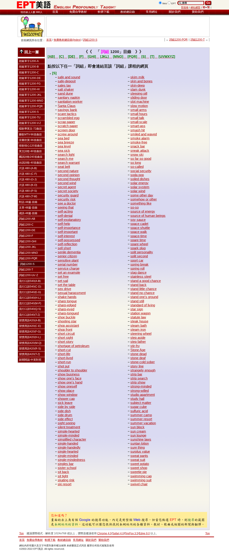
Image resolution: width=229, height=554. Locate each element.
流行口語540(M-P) (30, 303)
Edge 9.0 (144, 533)
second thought (69, 179)
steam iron (138, 329)
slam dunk (138, 89)
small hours (138, 114)
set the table (66, 285)
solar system (139, 187)
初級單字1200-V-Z (30, 123)
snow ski (136, 154)
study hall (137, 399)
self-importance (69, 228)
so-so (134, 207)
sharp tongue (67, 301)
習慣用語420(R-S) (30, 348)
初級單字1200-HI (29, 89)
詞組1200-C (26, 224)
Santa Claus (67, 106)
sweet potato (139, 464)
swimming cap (141, 476)
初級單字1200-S (29, 111)
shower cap (66, 399)
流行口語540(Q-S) (30, 309)
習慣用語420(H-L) (30, 337)
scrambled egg (68, 118)
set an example (69, 272)
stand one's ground (144, 297)
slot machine (139, 101)
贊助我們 (198, 11)
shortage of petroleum (73, 346)
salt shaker (66, 89)
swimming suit (140, 480)
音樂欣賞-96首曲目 (30, 140)
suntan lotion (139, 443)
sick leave (65, 403)
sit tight (63, 476)
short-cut (64, 350)
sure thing (137, 447)
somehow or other (143, 199)
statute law (138, 317)
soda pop (137, 175)
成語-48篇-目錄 (28, 213)
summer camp (141, 415)
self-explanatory (69, 220)
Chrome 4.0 (104, 533)
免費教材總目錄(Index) (67, 39)
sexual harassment (72, 293)
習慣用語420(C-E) (30, 326)
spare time (138, 240)
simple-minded (68, 435)
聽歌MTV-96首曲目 (30, 134)
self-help (64, 224)
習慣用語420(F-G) (30, 331)
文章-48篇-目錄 (28, 207)
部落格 (185, 7)
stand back (138, 285)
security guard (68, 195)
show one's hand (70, 382)
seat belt (64, 166)
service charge (68, 268)
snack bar (137, 146)
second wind (67, 183)
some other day (141, 195)
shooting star (67, 321)
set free (63, 276)
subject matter (140, 403)
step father (138, 341)
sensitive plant (68, 260)
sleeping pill (138, 93)
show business (69, 374)
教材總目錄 (127, 11)
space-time (138, 236)
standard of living (142, 305)
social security (140, 171)
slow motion (139, 106)
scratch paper (68, 126)
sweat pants (139, 456)
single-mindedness (71, 460)
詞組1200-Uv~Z (28, 275)
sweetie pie (138, 472)
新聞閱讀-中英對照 (30, 359)
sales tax (64, 85)
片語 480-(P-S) (28, 190)
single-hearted (68, 451)
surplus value (140, 451)
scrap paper (66, 122)
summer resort (141, 419)
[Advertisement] (128, 27)
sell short (64, 248)
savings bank (67, 110)
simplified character (72, 439)
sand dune (65, 93)
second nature (68, 171)
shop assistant (68, 325)
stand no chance (142, 293)
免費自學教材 (78, 11)
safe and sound (69, 77)
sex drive (64, 289)
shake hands (67, 297)
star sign (136, 309)
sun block (137, 427)
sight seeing (66, 423)
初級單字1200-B (29, 66)
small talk (137, 118)
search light (66, 154)
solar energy (139, 183)
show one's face (69, 378)
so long (135, 162)
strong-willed (139, 390)
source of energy (142, 211)
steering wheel (140, 333)
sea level (64, 146)
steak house (139, 321)
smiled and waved (143, 134)
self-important (68, 232)
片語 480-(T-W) (28, 196)
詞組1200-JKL (27, 247)
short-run (64, 362)
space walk (138, 232)
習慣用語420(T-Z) (29, 354)
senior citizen (67, 256)
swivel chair (139, 484)
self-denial (65, 215)
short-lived (65, 358)
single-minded (68, 456)
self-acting (65, 211)
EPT (173, 3)
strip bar (136, 374)
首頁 (55, 11)
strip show (137, 382)
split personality (141, 252)
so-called (137, 166)
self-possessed (69, 240)
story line (137, 366)
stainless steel (140, 276)
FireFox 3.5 (131, 533)
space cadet (139, 224)
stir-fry (135, 346)
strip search (139, 378)
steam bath (138, 325)
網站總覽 (195, 7)
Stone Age (137, 350)
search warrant (69, 162)
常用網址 (151, 11)
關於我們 (174, 11)
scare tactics (67, 114)
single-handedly (69, 447)
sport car (136, 260)
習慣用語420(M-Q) (30, 343)
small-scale (138, 122)
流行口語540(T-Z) (29, 314)
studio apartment (142, 394)
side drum (65, 415)
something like (140, 203)
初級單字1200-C (29, 72)
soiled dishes (139, 179)
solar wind (137, 191)
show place (66, 390)
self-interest (66, 236)
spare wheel (139, 244)
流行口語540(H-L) (30, 297)
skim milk (137, 77)
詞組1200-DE (27, 230)
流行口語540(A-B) (30, 281)
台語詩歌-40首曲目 (30, 162)
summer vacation (143, 423)
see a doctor (67, 203)
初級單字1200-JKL (30, 94)
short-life (64, 354)
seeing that (66, 207)
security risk (67, 199)
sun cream (138, 431)
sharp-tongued (68, 313)
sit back (63, 472)
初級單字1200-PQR (31, 106)
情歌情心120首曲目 (30, 145)
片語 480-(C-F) (28, 173)
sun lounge (138, 435)
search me (65, 158)
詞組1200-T (198, 39)
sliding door (138, 97)
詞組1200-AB (27, 218)
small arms (138, 110)
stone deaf (138, 358)
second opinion (69, 175)
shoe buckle (66, 317)
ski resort (64, 484)
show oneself (67, 386)
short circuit (66, 333)
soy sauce (138, 220)
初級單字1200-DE (30, 78)
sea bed (63, 138)
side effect (65, 419)
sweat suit (137, 460)
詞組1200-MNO (28, 252)
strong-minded (140, 386)
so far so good (140, 158)
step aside (137, 337)
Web (164, 3)
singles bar (66, 464)
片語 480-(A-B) (28, 168)
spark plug (138, 248)
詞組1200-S (90, 39)
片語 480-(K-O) (28, 185)
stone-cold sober (142, 362)
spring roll (137, 268)
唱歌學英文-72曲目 (30, 128)
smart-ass (137, 126)
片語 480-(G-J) (28, 179)
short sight (65, 337)
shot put (63, 366)
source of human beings (147, 215)
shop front (65, 329)
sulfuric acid (139, 411)
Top (207, 533)
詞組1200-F (26, 235)
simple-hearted (68, 431)
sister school (67, 468)
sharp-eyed (66, 309)
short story (65, 341)
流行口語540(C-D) (30, 286)
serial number (68, 264)
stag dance (138, 272)
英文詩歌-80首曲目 (30, 151)
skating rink (66, 480)
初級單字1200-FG (29, 83)
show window (67, 394)
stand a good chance (145, 281)
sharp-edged (67, 305)
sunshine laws (140, 439)
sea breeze (66, 142)
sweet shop (138, 468)
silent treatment (69, 427)
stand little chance (143, 289)
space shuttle (140, 228)
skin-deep (137, 85)
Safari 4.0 (118, 533)
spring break (139, 264)
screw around (68, 134)
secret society (68, 191)
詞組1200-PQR (178, 39)
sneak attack (139, 150)
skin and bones (141, 81)
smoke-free (138, 142)
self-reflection (67, 244)
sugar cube (138, 407)
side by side (66, 407)
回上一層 (31, 52)
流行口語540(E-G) (30, 292)
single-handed (68, 443)
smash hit (137, 130)
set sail (63, 281)
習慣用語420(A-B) (30, 320)
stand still (137, 301)
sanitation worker (70, 101)
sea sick (64, 150)
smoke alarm (140, 138)
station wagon (140, 313)
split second (139, 256)
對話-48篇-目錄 (28, 202)
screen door (66, 130)
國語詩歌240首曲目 (30, 156)
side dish (64, 411)
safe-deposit (67, 81)
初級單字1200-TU (29, 117)
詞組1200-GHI (27, 241)
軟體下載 (103, 11)
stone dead (138, 354)
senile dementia (69, 252)
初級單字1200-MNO (31, 100)
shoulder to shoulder (72, 370)
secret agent (67, 187)
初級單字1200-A (29, 61)
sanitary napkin (69, 97)
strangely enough (142, 370)
